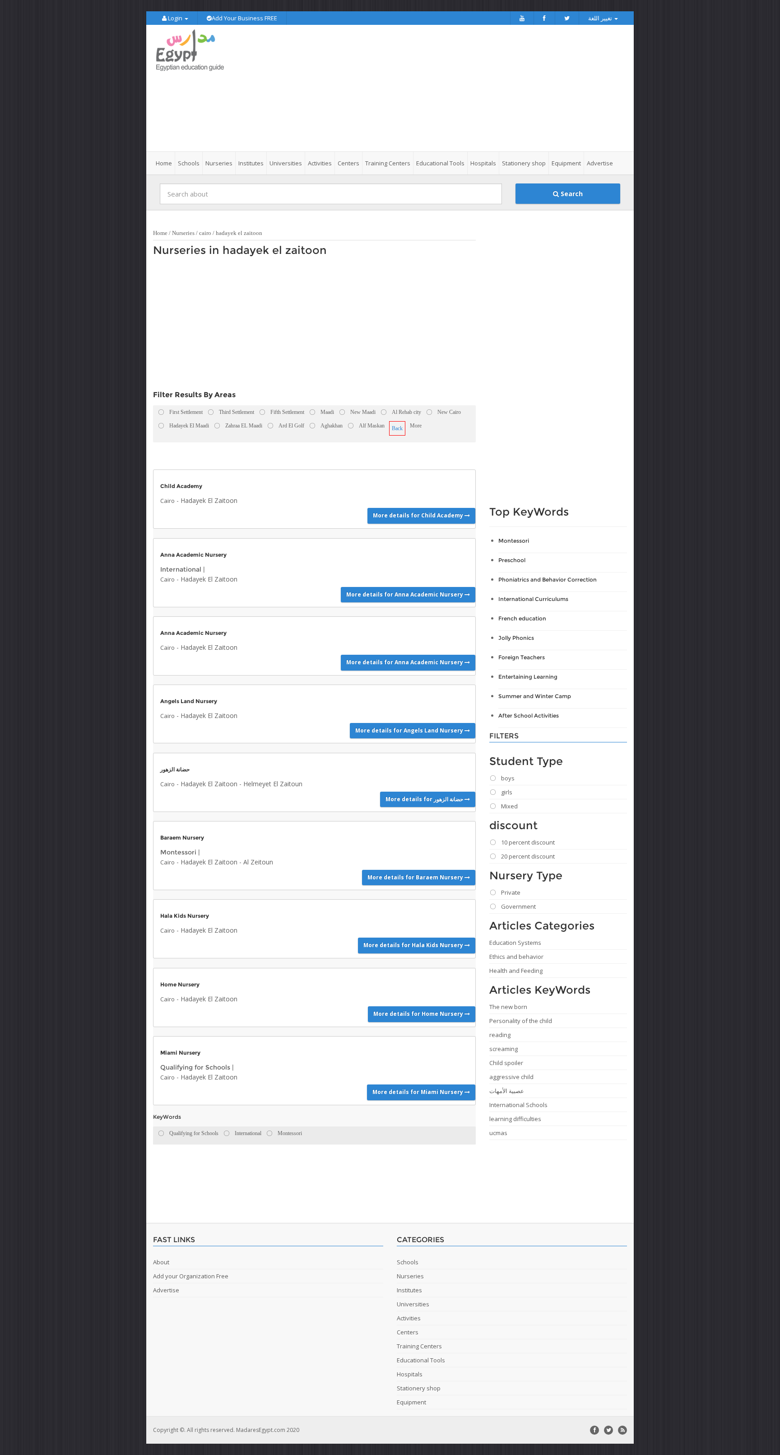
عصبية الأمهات (506, 1091)
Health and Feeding (516, 971)
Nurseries (183, 233)
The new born (508, 1007)
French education (522, 618)
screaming (503, 1049)
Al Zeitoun (258, 862)
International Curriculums (533, 599)
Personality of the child (520, 1021)
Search (571, 193)
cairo (205, 233)
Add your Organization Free (190, 1276)
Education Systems (515, 943)
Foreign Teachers (521, 657)
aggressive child (511, 1077)
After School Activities (528, 715)
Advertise (600, 163)
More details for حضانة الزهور (424, 799)
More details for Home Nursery (418, 1014)
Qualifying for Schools (195, 1067)
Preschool (511, 560)
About (161, 1262)
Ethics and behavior (516, 957)
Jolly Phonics (516, 637)
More (416, 425)
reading (500, 1035)
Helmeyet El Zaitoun (272, 783)
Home (164, 163)
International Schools (518, 1105)
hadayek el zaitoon (239, 233)
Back (397, 428)
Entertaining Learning (527, 676)
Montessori (178, 852)
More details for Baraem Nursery (415, 877)
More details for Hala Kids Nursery (413, 945)
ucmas (498, 1133)
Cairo (167, 501)
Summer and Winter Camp (534, 696)
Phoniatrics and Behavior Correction (547, 579)
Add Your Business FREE (244, 18)
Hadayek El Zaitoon (209, 500)
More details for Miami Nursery (418, 1092)
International (180, 569)
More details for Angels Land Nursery (409, 730)
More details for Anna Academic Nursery (405, 594)
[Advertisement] (440, 88)
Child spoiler (506, 1063)
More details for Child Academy (418, 515)
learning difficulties (515, 1119)
